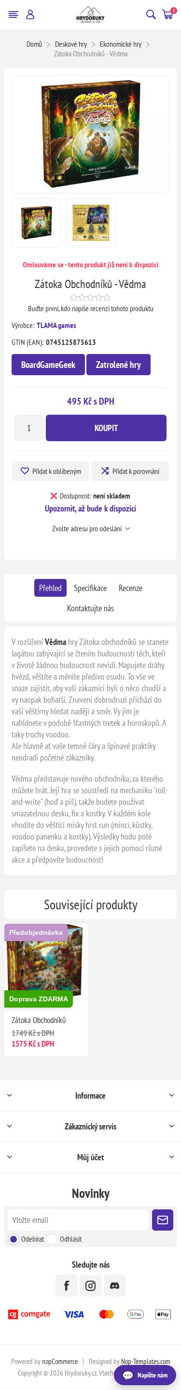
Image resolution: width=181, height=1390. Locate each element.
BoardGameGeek (48, 364)
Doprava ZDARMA (38, 999)
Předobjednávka (36, 932)
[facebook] (66, 1286)
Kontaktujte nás (90, 608)
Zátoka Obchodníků (39, 1020)
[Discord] (114, 1286)
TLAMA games (56, 325)
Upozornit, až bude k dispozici (90, 508)
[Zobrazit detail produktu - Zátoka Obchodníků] (46, 965)
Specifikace (90, 587)
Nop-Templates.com (145, 1361)
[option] (36, 223)
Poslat (162, 1220)
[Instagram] (90, 1286)
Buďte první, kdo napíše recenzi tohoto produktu (90, 308)
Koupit (106, 427)
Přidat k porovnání (135, 471)
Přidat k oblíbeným (56, 471)
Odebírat (32, 1239)
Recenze (130, 587)
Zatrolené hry (118, 364)
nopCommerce (60, 1361)
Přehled (50, 587)
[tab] (50, 588)
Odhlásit (71, 1239)
